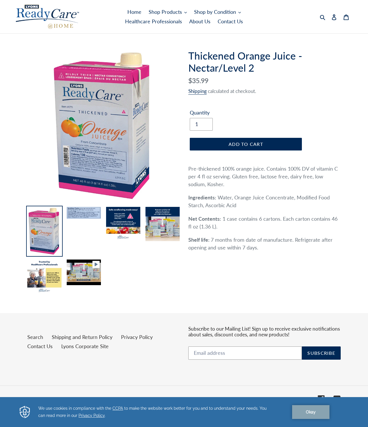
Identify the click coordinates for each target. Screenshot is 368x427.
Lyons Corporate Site (85, 346)
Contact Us (40, 346)
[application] (184, 412)
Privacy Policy (137, 337)
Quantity (200, 112)
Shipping (197, 91)
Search (35, 337)
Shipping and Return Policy (82, 337)
